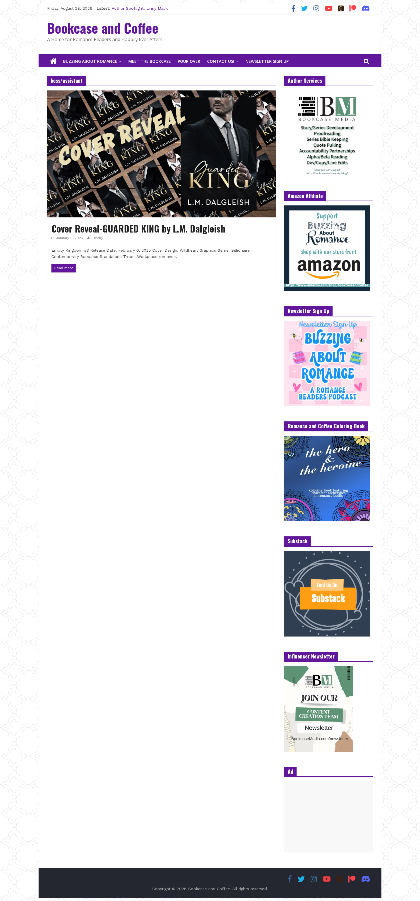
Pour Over (189, 61)
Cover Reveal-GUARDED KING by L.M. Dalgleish (138, 228)
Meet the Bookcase (149, 61)
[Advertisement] (328, 816)
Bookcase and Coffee (102, 27)
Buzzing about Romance (90, 61)
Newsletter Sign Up (267, 61)
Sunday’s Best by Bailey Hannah (142, 8)
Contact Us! (220, 61)
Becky (98, 238)
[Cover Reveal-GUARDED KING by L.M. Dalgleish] (161, 94)
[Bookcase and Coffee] (53, 61)
